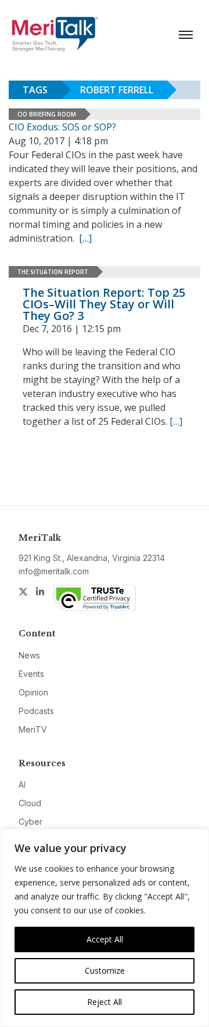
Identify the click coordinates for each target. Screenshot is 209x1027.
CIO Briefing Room (46, 114)
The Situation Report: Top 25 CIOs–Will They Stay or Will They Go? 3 (104, 304)
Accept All (105, 939)
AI (22, 784)
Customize (105, 970)
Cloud (30, 803)
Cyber (30, 821)
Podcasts (36, 711)
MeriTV (33, 729)
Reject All (104, 1001)
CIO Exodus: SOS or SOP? (62, 127)
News (29, 655)
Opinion (33, 692)
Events (31, 674)
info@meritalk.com (54, 571)
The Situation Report (52, 272)
